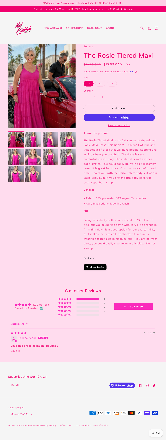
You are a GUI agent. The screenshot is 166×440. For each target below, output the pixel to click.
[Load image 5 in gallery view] (16, 157)
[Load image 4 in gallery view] (67, 139)
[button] (142, 28)
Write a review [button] (133, 306)
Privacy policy (82, 425)
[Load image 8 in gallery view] (67, 157)
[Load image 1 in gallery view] (16, 139)
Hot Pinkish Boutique (27, 425)
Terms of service (100, 425)
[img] (19, 333)
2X (88, 83)
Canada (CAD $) (19, 414)
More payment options (119, 125)
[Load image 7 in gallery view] (50, 157)
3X (102, 84)
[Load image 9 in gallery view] (16, 174)
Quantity (88, 90)
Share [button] (90, 258)
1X (113, 84)
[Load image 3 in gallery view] (50, 139)
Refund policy (66, 425)
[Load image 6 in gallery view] (33, 157)
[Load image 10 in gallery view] (33, 174)
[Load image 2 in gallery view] (33, 139)
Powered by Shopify (46, 425)
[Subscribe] (62, 385)
